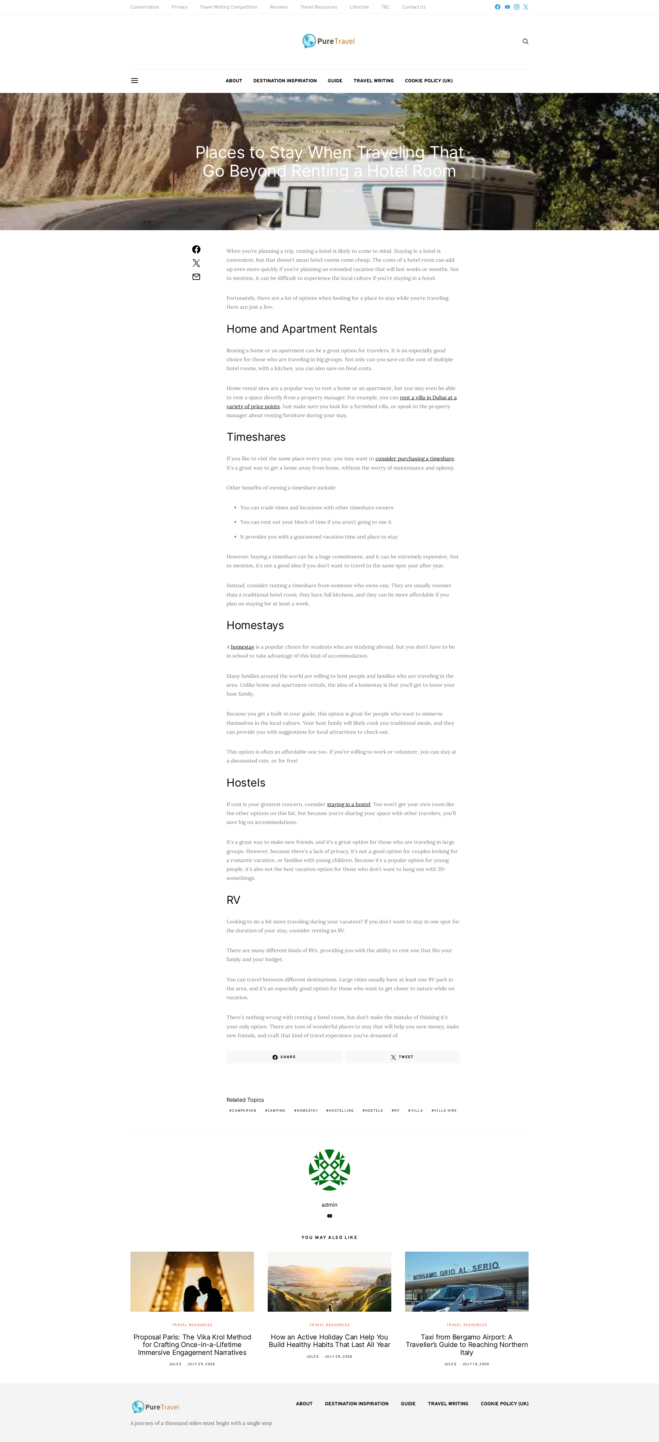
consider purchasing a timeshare (414, 458)
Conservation (144, 7)
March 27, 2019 (320, 191)
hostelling (341, 1111)
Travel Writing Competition (228, 7)
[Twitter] (526, 7)
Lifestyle (359, 7)
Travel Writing (374, 81)
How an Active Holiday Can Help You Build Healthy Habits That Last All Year (329, 1341)
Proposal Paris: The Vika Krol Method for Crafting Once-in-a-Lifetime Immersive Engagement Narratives (192, 1345)
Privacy (179, 7)
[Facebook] (497, 7)
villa (417, 1111)
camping (277, 1111)
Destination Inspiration (285, 81)
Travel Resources (318, 7)
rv (397, 1111)
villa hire (445, 1111)
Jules (175, 1364)
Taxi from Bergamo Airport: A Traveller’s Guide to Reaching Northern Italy (467, 1345)
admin (348, 191)
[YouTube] (507, 7)
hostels (374, 1111)
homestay (242, 646)
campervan (244, 1111)
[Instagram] (516, 7)
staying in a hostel (348, 804)
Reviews (279, 7)
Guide (335, 81)
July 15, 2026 (475, 1364)
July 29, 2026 (201, 1364)
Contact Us (414, 7)
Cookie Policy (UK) (429, 81)
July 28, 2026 (338, 1357)
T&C (385, 7)
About (234, 81)
